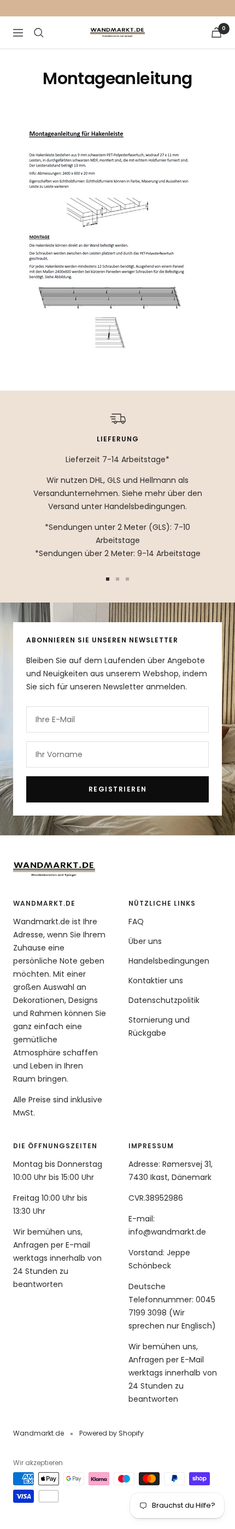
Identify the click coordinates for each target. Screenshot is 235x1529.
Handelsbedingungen (168, 960)
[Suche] (39, 33)
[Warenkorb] (216, 32)
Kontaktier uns (155, 980)
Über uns (145, 941)
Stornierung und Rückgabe (159, 1026)
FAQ (136, 921)
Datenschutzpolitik (163, 1000)
